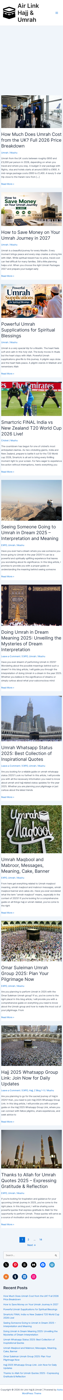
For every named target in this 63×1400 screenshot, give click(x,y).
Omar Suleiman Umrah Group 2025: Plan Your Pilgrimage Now (25, 973)
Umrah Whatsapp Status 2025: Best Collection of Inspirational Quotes (26, 753)
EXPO (4, 545)
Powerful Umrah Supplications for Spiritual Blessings (28, 329)
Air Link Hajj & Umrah (28, 12)
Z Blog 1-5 (39, 1090)
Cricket (5, 440)
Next (31, 1245)
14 (40, 1239)
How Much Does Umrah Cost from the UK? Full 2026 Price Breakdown (31, 140)
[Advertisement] (31, 58)
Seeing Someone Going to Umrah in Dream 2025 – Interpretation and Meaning (29, 532)
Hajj (31, 1090)
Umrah (4, 152)
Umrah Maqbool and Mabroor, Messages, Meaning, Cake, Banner (25, 865)
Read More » (7, 184)
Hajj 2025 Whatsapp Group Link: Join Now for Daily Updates (29, 1077)
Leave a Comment (10, 656)
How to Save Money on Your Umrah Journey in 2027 (30, 1304)
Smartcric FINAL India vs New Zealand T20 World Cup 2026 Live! (31, 428)
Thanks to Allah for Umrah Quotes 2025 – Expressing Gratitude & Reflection (28, 1180)
